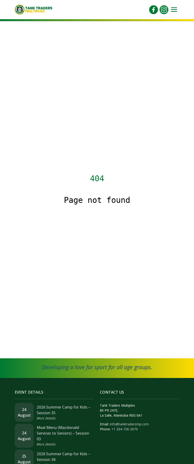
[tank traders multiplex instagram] (164, 9)
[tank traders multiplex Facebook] (153, 9)
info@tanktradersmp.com (129, 424)
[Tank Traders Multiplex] (34, 9)
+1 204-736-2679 (124, 429)
